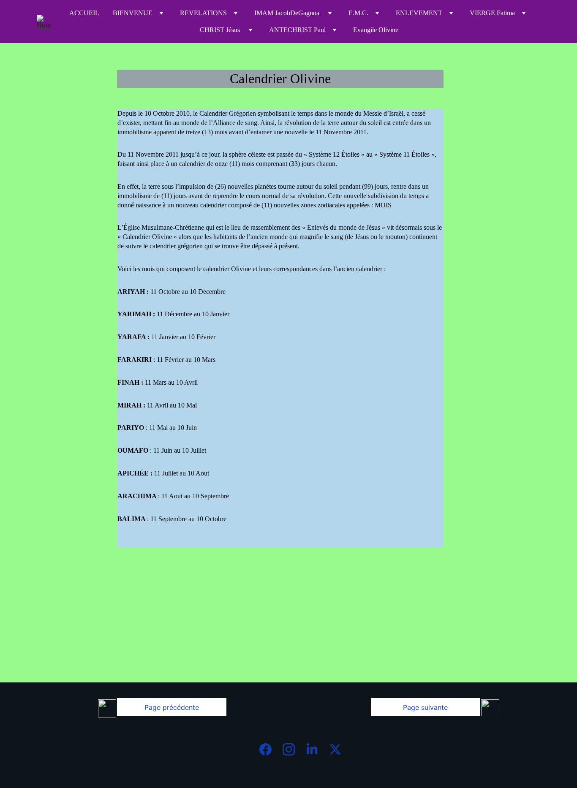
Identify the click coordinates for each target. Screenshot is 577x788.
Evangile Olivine (375, 29)
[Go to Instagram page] (293, 749)
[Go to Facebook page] (269, 749)
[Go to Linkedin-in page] (316, 749)
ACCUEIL (84, 12)
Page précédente (171, 707)
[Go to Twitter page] (335, 749)
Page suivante (425, 707)
